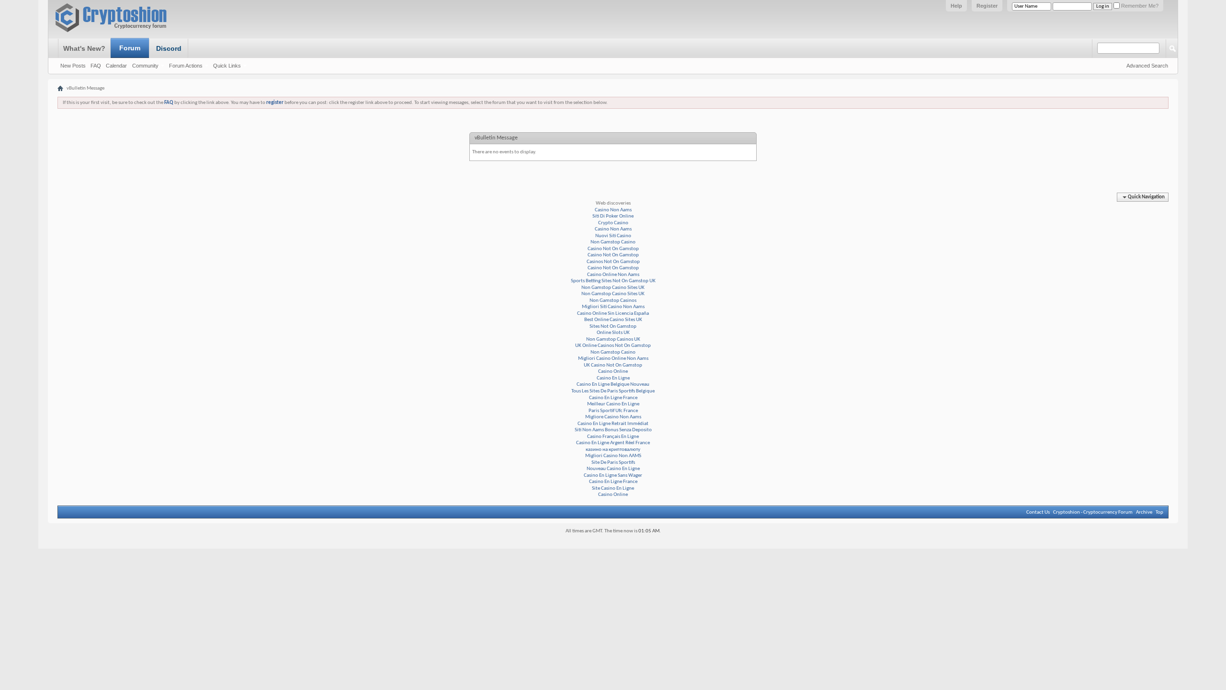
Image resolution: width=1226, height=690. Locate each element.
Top (1159, 512)
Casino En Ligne (613, 378)
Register (987, 6)
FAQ (96, 66)
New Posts (73, 66)
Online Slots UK (613, 332)
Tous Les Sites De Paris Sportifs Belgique (613, 391)
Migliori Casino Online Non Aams (613, 358)
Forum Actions (186, 66)
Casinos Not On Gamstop (613, 261)
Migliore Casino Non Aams (613, 417)
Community (145, 66)
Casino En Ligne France (613, 398)
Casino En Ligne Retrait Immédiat (613, 423)
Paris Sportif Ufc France (613, 411)
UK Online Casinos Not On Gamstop (613, 345)
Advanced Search (1147, 66)
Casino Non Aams (613, 210)
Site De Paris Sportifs (613, 462)
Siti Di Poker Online (613, 216)
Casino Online (613, 371)
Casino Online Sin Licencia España (613, 313)
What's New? (84, 48)
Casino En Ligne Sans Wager (613, 475)
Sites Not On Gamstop (613, 326)
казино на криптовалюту (613, 449)
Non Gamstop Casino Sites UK (613, 287)
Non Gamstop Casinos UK (613, 339)
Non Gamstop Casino (613, 242)
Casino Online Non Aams (613, 274)
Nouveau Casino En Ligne (613, 469)
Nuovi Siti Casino (613, 236)
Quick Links (227, 66)
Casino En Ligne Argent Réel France (613, 443)
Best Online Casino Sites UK (613, 319)
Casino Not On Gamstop (613, 249)
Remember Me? (1139, 6)
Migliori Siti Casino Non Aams (613, 307)
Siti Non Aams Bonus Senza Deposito (613, 430)
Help (956, 6)
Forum (129, 48)
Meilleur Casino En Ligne (613, 404)
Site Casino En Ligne (613, 488)
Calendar (116, 66)
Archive (1144, 512)
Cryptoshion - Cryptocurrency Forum (1093, 512)
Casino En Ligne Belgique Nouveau (613, 384)
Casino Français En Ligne (613, 436)
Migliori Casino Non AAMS (613, 456)
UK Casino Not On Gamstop (613, 365)
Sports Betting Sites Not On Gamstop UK (613, 281)
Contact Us (1038, 512)
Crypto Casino (613, 223)
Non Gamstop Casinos (613, 300)
